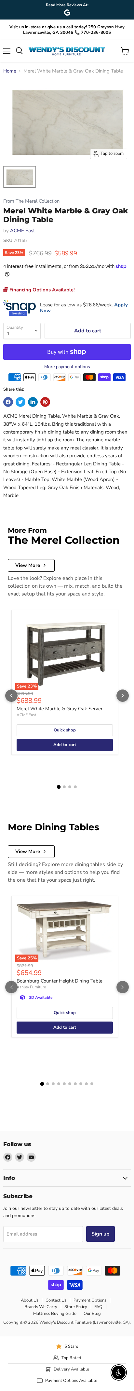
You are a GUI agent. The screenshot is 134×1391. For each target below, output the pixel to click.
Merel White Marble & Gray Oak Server (59, 708)
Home (9, 71)
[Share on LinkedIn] (33, 402)
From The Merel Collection (31, 201)
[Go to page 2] (64, 786)
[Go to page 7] (75, 1083)
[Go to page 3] (69, 786)
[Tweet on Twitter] (20, 402)
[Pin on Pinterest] (45, 402)
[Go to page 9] (86, 1083)
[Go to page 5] (64, 1083)
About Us (29, 1300)
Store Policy (75, 1307)
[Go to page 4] (75, 786)
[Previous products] (11, 695)
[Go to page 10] (91, 1083)
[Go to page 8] (80, 1083)
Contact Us (56, 1300)
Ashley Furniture (31, 987)
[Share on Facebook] (8, 402)
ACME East (22, 230)
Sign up (100, 1233)
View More (27, 565)
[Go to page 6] (69, 1083)
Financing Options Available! (41, 290)
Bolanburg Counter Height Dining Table (59, 981)
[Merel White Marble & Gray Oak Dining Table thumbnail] (19, 177)
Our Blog (92, 1314)
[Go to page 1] (59, 787)
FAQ (98, 1307)
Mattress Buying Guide (54, 1314)
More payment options (67, 366)
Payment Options (90, 1300)
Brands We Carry (40, 1307)
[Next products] (122, 695)
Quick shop (65, 730)
